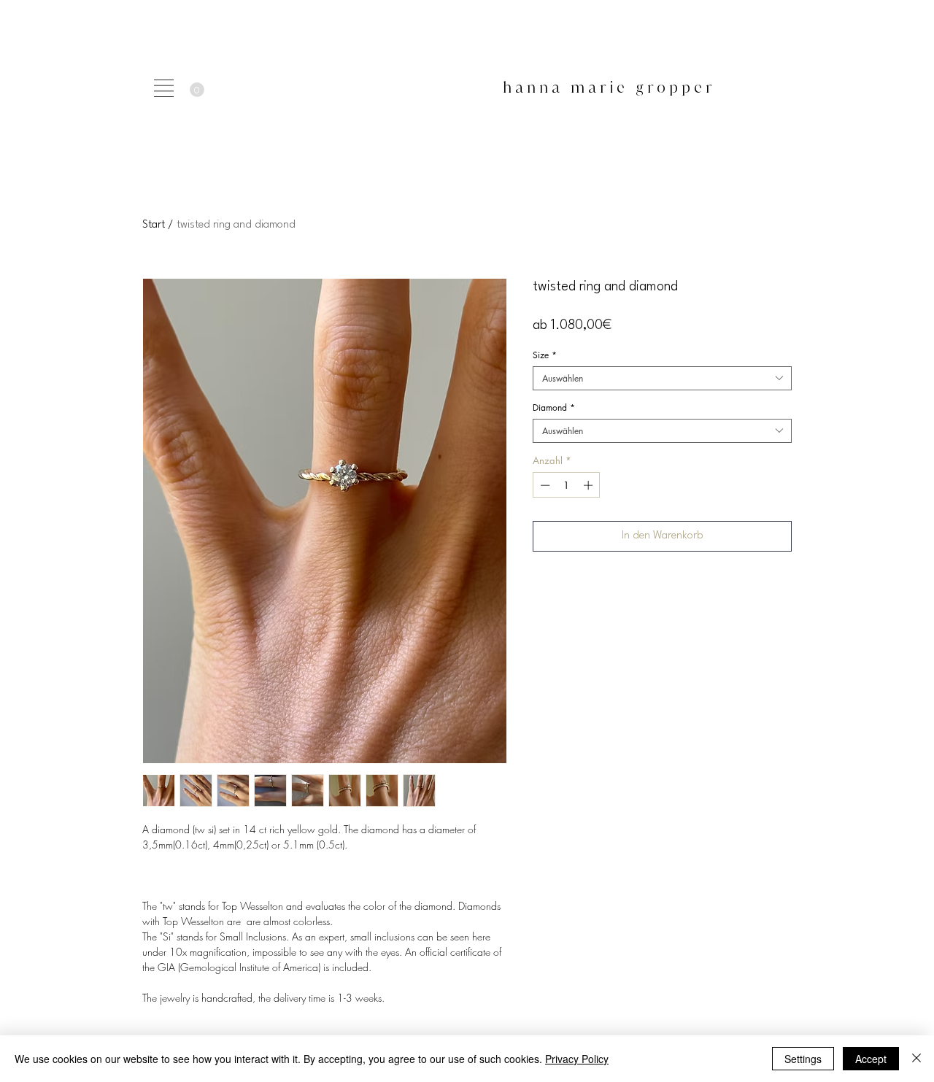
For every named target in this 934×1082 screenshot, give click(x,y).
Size (545, 354)
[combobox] (662, 378)
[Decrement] (543, 485)
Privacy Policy (577, 1058)
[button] (164, 88)
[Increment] (589, 485)
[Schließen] (916, 1058)
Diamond (554, 407)
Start (153, 225)
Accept (871, 1058)
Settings (803, 1058)
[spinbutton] (566, 485)
